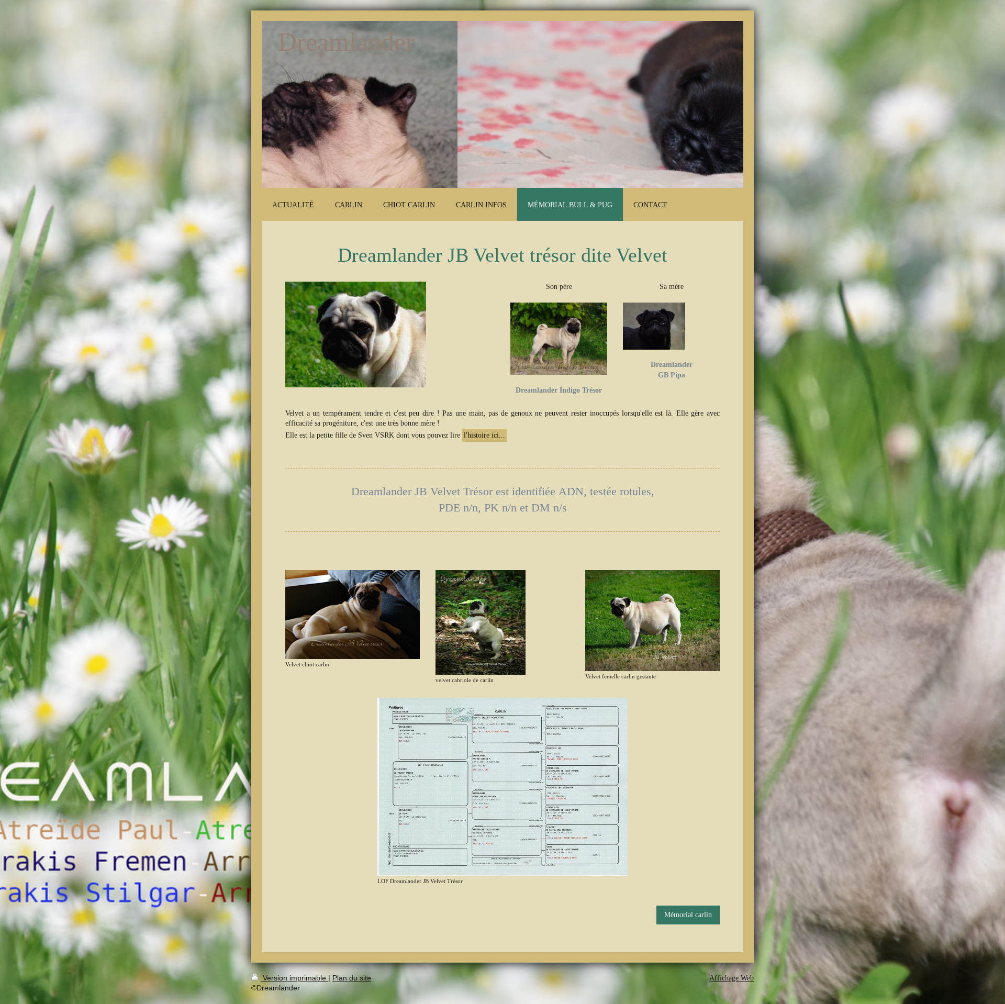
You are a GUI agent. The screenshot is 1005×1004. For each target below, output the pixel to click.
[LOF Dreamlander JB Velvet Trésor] (502, 787)
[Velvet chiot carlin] (352, 614)
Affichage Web (731, 978)
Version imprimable (294, 978)
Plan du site (351, 978)
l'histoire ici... (484, 435)
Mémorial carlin (688, 915)
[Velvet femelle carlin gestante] (652, 620)
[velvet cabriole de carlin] (481, 622)
